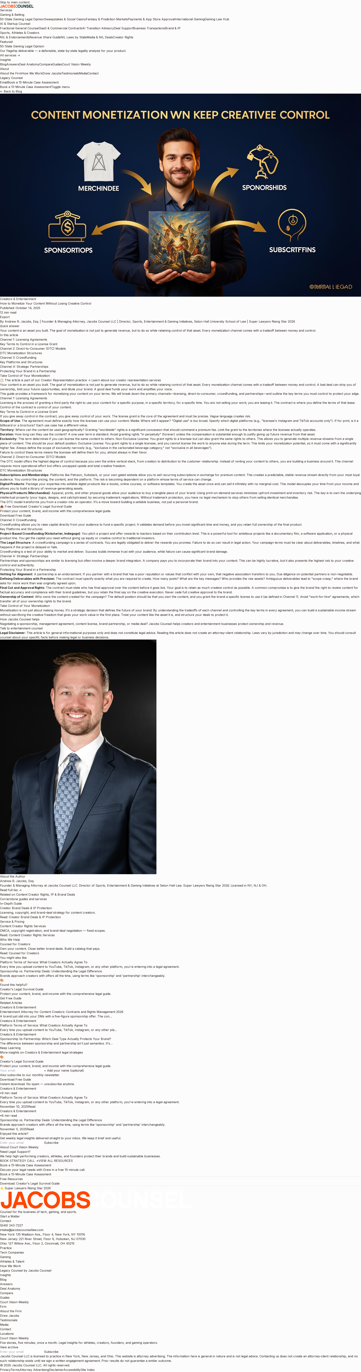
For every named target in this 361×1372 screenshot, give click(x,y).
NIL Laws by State (74, 37)
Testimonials (70, 73)
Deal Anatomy (29, 64)
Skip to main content (15, 2)
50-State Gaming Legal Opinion (22, 19)
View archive (9, 1347)
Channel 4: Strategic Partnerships (24, 366)
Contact (93, 73)
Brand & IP (172, 28)
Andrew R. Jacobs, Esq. (22, 321)
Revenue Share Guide (45, 37)
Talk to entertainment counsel (21, 628)
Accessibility (72, 1370)
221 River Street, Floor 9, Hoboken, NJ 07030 (43, 1239)
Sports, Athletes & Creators (19, 33)
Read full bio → (11, 890)
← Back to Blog (11, 91)
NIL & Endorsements (14, 37)
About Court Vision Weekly (19, 1147)
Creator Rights (123, 37)
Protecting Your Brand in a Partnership (28, 371)
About (4, 69)
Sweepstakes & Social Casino (65, 19)
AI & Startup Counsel (15, 24)
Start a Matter (10, 1216)
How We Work (32, 73)
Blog (3, 64)
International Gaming (190, 19)
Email (4, 82)
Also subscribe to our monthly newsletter (29, 1075)
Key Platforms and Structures (21, 362)
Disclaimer (56, 1370)
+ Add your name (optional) (64, 1070)
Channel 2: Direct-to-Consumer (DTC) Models (33, 348)
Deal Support (123, 28)
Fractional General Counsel (19, 28)
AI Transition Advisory (98, 28)
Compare (45, 64)
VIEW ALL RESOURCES (56, 1161)
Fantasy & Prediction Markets (107, 19)
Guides (57, 64)
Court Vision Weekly (76, 64)
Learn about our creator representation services (126, 380)
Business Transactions (149, 28)
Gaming (5, 1257)
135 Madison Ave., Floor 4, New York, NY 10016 (42, 1234)
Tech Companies (12, 1252)
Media (83, 73)
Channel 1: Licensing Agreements (23, 339)
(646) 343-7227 (11, 1225)
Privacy (5, 1370)
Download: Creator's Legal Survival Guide (30, 1183)
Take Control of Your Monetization (25, 375)
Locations (7, 1334)
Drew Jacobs (51, 73)
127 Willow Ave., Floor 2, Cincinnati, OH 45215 (37, 1243)
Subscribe (51, 1143)
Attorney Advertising (34, 1370)
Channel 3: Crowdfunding (18, 357)
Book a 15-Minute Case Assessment (33, 82)
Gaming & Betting (12, 15)
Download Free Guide (15, 515)
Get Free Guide (10, 998)
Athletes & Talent (12, 1261)
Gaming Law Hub (217, 19)
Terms (15, 1370)
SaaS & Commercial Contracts (60, 28)
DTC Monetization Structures (21, 353)
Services (6, 10)
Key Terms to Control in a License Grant (28, 344)
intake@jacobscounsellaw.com (21, 1230)
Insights (5, 60)
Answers (12, 64)
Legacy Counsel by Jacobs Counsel (25, 1270)
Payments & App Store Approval (151, 19)
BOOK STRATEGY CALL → (19, 1161)
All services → (10, 55)
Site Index (88, 1370)
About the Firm (11, 73)
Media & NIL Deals (100, 37)
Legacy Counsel (11, 78)
